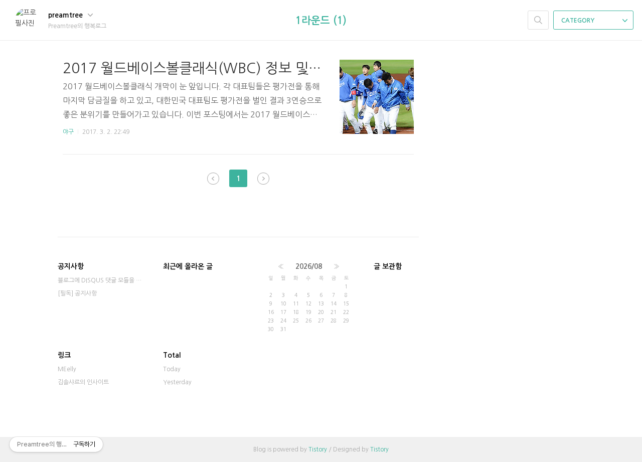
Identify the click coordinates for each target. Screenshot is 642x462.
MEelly (67, 369)
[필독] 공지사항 (77, 293)
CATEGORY (578, 21)
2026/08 (308, 266)
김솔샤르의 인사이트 (83, 382)
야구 (68, 132)
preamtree (66, 15)
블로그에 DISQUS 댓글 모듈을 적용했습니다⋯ (100, 280)
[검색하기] (538, 20)
